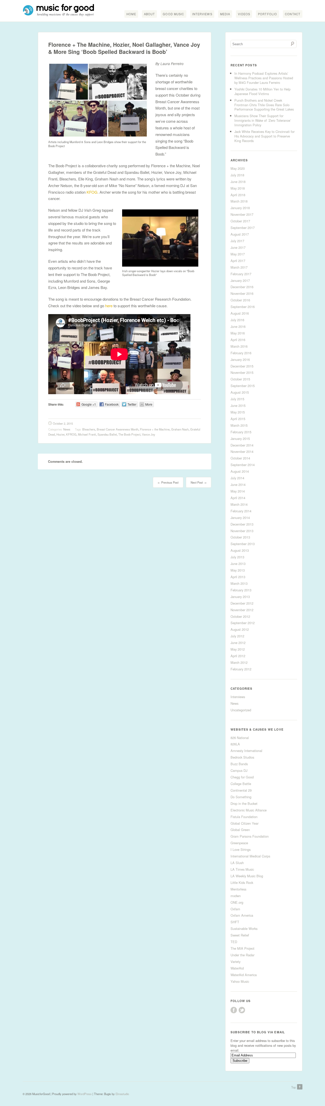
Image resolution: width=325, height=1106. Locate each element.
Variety (235, 961)
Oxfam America (242, 915)
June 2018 (238, 181)
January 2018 (240, 207)
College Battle (241, 783)
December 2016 (242, 286)
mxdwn (236, 895)
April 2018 (238, 194)
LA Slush (237, 862)
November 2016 (242, 293)
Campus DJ (239, 770)
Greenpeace (239, 842)
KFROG (71, 434)
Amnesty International (246, 750)
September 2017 (243, 227)
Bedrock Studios (242, 757)
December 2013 (242, 524)
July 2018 (237, 175)
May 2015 (238, 412)
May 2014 (238, 491)
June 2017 (238, 247)
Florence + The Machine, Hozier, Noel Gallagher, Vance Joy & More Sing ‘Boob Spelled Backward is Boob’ (124, 48)
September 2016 (243, 306)
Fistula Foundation (244, 816)
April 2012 (238, 655)
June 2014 (238, 484)
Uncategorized (241, 710)
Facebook (234, 1010)
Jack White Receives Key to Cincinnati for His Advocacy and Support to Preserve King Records (264, 136)
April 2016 (238, 339)
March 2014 (239, 504)
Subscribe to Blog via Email (258, 1032)
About (149, 14)
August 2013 (240, 550)
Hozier (60, 434)
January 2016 (240, 359)
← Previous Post (168, 482)
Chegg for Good (242, 777)
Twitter (242, 1010)
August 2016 (240, 313)
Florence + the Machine (155, 429)
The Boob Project (129, 434)
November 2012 (242, 609)
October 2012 (240, 616)
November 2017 (242, 214)
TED (234, 941)
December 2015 (242, 366)
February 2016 (241, 352)
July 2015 (237, 398)
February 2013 (241, 590)
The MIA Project (242, 948)
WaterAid (237, 968)
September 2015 (243, 385)
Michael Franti (87, 434)
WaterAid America (244, 974)
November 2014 (242, 451)
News (66, 429)
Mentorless (238, 889)
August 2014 (240, 471)
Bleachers (88, 429)
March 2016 (239, 346)
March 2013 (239, 583)
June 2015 (238, 405)
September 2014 (243, 464)
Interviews (202, 14)
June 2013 (238, 563)
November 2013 (242, 530)
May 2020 (238, 168)
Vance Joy (148, 434)
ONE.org (237, 902)
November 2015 (242, 372)
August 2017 (240, 234)
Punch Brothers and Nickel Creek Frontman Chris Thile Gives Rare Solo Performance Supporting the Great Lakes (264, 105)
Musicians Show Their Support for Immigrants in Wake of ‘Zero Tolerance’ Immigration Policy (262, 120)
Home (131, 14)
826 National (240, 737)
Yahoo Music (240, 981)
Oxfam (235, 909)
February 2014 (241, 511)
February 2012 (241, 669)
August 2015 (240, 392)
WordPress (84, 1094)
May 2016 (238, 333)
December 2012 (242, 603)
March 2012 (239, 662)
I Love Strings (241, 849)
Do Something (241, 796)
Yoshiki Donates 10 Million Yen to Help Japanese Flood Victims (262, 91)
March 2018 (239, 201)
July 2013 (237, 557)
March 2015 (239, 425)
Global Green (240, 829)
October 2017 (240, 221)
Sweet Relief (240, 935)
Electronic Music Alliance (249, 810)
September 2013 (243, 543)
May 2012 (238, 649)
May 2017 (238, 254)
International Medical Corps (250, 856)
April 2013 (238, 576)
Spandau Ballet (107, 434)
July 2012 (237, 636)
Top (293, 1087)
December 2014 (242, 445)
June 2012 (238, 642)
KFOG (92, 192)
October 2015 (240, 379)
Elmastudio (122, 1094)
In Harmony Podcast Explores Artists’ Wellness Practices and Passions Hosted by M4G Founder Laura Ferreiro (263, 78)
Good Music (173, 14)
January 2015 (240, 438)
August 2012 (240, 629)
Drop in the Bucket (244, 803)
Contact (292, 14)
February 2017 (241, 273)
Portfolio (267, 14)
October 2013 (240, 537)
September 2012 (243, 622)
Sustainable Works (244, 928)
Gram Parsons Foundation (250, 836)
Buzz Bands (239, 763)
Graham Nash (180, 429)
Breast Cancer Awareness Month (117, 429)
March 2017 (239, 267)
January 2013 (240, 596)
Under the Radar (242, 955)
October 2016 (240, 300)
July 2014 (237, 477)
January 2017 (240, 280)
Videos (244, 14)
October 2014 (240, 458)
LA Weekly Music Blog (247, 875)
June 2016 (238, 326)
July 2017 (237, 240)
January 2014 (240, 517)
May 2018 (238, 188)
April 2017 (238, 260)
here (108, 305)
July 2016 (237, 319)
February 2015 (241, 431)
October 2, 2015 (63, 423)
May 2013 (238, 570)
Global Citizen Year (244, 823)
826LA (235, 744)
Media (225, 14)
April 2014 (238, 497)
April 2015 (238, 418)
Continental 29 (241, 790)
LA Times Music (242, 869)
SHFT (235, 921)
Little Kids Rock (242, 882)
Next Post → (198, 482)
